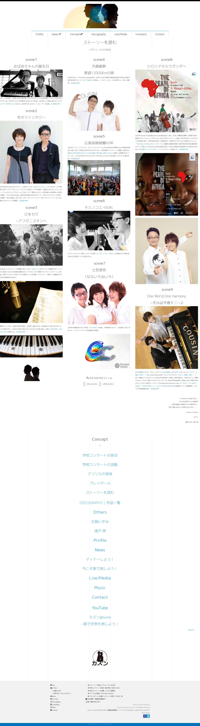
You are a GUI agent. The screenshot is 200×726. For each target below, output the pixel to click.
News (55, 34)
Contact (159, 34)
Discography (98, 34)
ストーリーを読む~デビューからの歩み (102, 685)
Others (100, 512)
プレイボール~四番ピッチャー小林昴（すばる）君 (106, 696)
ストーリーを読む (100, 492)
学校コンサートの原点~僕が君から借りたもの (105, 688)
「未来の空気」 (54, 329)
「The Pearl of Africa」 (143, 144)
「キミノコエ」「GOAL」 (106, 254)
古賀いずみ (100, 521)
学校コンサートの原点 (100, 455)
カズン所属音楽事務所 (111, 710)
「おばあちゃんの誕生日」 (13, 104)
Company (141, 34)
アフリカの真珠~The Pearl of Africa (101, 693)
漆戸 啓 (100, 530)
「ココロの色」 (93, 328)
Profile (39, 34)
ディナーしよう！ (100, 559)
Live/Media (120, 34)
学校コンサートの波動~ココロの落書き (102, 691)
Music (100, 587)
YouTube (100, 608)
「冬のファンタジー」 (39, 187)
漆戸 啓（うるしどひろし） (63, 693)
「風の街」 (89, 80)
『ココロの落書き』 (165, 372)
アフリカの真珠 (100, 473)
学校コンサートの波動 (100, 464)
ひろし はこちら (92, 384)
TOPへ (192, 630)
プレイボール (100, 483)
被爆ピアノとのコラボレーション (152, 149)
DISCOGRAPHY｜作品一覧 (100, 502)
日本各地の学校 (170, 386)
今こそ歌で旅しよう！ (100, 568)
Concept (75, 34)
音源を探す (56, 104)
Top (53, 685)
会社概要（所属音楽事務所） (96, 699)
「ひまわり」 (34, 269)
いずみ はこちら (108, 384)
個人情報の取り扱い (94, 702)
